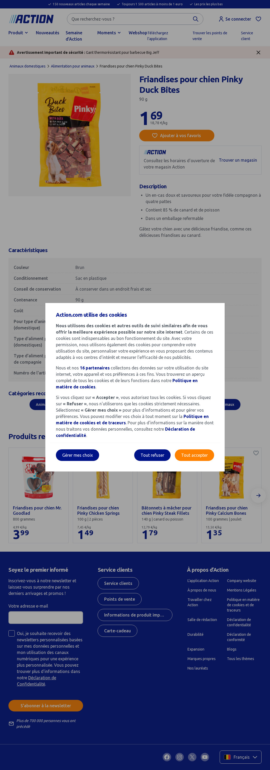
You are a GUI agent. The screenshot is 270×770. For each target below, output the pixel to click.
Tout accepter (194, 455)
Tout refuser (152, 455)
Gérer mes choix (77, 455)
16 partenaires (95, 367)
